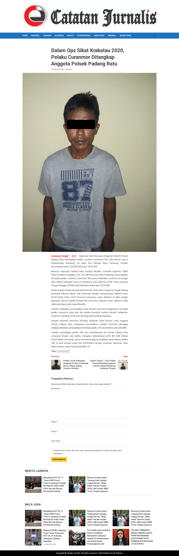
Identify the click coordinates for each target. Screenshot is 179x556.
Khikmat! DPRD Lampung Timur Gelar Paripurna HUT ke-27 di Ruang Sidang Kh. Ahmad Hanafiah (54, 535)
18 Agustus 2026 (50, 544)
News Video (99, 36)
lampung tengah (63, 351)
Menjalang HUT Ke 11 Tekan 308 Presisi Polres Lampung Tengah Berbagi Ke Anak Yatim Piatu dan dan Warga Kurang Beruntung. (54, 484)
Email (54, 431)
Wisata (70, 36)
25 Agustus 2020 (58, 69)
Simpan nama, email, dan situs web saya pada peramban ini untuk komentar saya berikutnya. (88, 452)
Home (25, 36)
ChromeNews (104, 553)
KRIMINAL (112, 36)
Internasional (84, 36)
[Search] (154, 35)
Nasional (35, 36)
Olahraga (59, 36)
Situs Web (55, 441)
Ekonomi (47, 36)
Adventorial (125, 36)
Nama (54, 422)
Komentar (56, 388)
